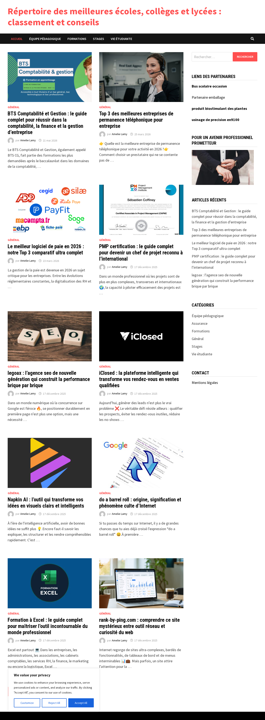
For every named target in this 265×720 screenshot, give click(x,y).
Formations (76, 39)
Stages (98, 39)
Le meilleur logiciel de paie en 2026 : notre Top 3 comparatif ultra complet (46, 249)
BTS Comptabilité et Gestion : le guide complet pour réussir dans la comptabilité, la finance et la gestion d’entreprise (47, 123)
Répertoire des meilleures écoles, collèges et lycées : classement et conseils (115, 16)
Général (13, 107)
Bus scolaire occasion (209, 86)
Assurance (199, 323)
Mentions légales (205, 382)
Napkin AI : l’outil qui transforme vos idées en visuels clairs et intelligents (46, 503)
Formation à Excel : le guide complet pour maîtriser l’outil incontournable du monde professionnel (48, 626)
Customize (27, 703)
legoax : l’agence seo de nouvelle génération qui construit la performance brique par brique (49, 379)
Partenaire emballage (208, 97)
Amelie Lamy (28, 140)
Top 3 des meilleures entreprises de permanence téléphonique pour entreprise (136, 120)
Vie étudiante (121, 39)
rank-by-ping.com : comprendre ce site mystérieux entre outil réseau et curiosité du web (139, 626)
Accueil (17, 39)
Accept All (81, 703)
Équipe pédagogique (45, 39)
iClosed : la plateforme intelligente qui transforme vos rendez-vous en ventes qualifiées (139, 379)
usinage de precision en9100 (215, 119)
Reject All (54, 703)
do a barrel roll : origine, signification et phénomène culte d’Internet (140, 503)
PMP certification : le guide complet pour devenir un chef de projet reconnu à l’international (141, 252)
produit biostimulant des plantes (219, 108)
